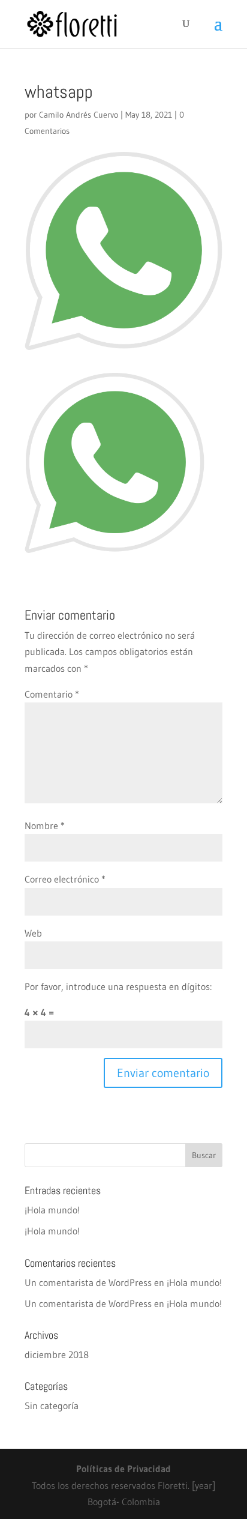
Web (33, 933)
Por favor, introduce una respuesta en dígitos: (118, 986)
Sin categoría (52, 1406)
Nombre (45, 826)
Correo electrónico (65, 879)
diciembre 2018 (57, 1354)
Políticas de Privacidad (123, 1469)
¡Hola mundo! (52, 1210)
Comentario (52, 694)
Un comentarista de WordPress (88, 1282)
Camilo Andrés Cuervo (78, 114)
